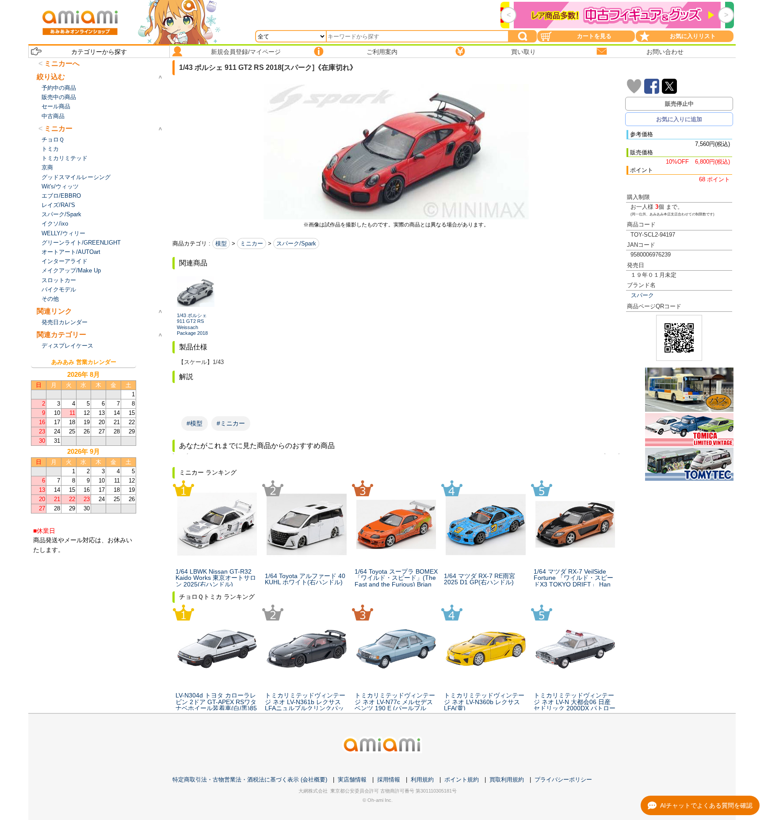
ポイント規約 (461, 779)
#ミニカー (231, 423)
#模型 (194, 423)
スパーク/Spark (296, 243)
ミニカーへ (62, 63)
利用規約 (422, 779)
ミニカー (251, 243)
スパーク (642, 295)
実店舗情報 (352, 779)
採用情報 (388, 779)
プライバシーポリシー (563, 779)
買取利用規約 (506, 779)
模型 (221, 243)
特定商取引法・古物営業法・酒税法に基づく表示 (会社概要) (249, 779)
